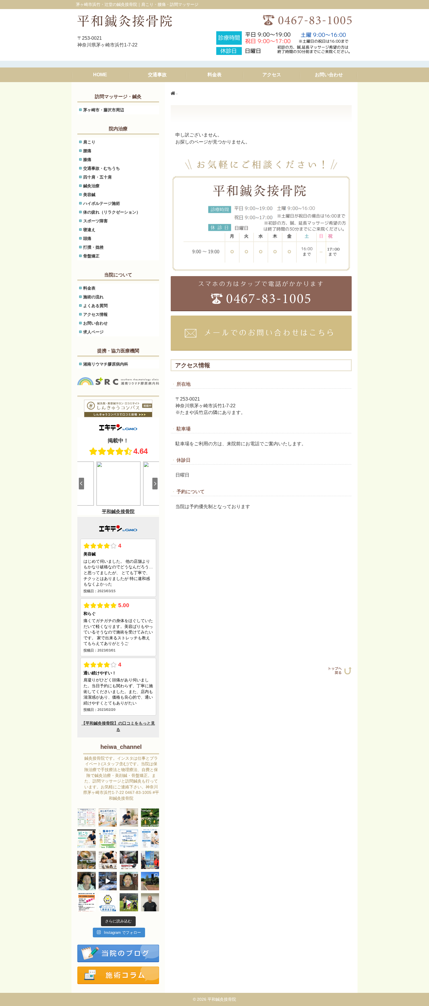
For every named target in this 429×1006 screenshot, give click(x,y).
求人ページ (93, 332)
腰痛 (87, 150)
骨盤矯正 (91, 256)
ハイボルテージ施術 (101, 203)
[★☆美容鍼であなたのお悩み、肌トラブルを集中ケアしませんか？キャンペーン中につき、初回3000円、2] (129, 881)
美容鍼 (89, 194)
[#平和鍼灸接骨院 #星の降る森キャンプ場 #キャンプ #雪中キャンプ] (108, 881)
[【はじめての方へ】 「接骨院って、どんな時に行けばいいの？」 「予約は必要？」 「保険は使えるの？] (108, 817)
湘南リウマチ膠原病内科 (105, 364)
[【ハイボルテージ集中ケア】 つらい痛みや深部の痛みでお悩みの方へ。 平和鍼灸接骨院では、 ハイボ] (108, 839)
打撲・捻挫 (93, 247)
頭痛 (87, 238)
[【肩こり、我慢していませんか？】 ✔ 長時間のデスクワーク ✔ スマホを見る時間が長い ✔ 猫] (108, 860)
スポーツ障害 (95, 221)
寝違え (89, 229)
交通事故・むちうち (101, 168)
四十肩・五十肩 (97, 177)
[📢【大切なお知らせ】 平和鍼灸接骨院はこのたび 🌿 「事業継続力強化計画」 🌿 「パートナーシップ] (108, 902)
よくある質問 (95, 305)
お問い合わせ (95, 323)
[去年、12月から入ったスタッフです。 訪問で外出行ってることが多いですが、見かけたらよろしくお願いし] (150, 902)
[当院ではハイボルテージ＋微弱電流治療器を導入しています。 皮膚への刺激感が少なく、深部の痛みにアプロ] (129, 860)
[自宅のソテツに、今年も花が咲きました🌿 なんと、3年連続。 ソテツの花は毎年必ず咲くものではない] (150, 817)
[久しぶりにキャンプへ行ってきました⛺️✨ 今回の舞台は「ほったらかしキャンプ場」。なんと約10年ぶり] (150, 881)
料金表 (89, 288)
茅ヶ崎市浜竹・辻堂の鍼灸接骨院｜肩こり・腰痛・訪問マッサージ (137, 4)
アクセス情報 (95, 314)
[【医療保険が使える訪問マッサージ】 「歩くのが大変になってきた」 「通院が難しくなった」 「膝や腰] (129, 817)
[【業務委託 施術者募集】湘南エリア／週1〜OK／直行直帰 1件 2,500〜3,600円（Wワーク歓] (86, 902)
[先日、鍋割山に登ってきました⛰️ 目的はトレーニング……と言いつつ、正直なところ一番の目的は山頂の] (86, 860)
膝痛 (87, 159)
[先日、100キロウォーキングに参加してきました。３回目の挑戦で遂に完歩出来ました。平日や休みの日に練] (129, 902)
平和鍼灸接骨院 (221, 999)
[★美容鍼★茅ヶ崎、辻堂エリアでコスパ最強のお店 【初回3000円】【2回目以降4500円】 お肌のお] (86, 881)
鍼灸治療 (91, 185)
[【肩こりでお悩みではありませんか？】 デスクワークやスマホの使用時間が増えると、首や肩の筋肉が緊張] (86, 839)
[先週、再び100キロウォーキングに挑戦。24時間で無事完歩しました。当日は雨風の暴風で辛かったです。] (150, 860)
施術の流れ (93, 297)
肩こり (89, 142)
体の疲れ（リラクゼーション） (111, 212)
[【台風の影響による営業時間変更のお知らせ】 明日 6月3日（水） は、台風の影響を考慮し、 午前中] (129, 839)
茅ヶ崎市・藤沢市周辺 (103, 110)
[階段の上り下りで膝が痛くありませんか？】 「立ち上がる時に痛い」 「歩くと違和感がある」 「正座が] (150, 839)
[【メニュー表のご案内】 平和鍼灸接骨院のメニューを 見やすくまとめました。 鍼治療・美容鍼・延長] (86, 817)
